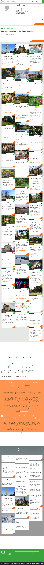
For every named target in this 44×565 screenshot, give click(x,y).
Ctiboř (5, 394)
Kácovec (33, 396)
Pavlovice (16, 400)
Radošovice (31, 401)
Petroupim (38, 400)
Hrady (17, 417)
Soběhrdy (23, 403)
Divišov (11, 394)
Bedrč (8, 392)
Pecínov (19, 400)
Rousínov (6, 403)
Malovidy (20, 398)
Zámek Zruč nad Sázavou (33, 428)
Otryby (9, 400)
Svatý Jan (10, 404)
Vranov (28, 405)
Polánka (8, 401)
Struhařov (38, 403)
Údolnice (5, 405)
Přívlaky (19, 401)
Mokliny (37, 398)
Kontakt (32, 559)
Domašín (29, 394)
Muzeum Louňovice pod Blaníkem (20, 427)
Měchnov (24, 398)
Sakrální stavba (4, 252)
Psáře (23, 401)
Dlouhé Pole (16, 394)
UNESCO (32, 135)
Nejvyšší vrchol (10, 419)
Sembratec (10, 403)
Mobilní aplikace (33, 555)
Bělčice (11, 392)
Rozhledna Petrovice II (32, 425)
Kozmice (16, 397)
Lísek (13, 398)
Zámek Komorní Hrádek (10, 424)
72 (21, 16)
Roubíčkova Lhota (37, 401)
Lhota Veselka (32, 397)
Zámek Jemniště (24, 422)
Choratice (34, 393)
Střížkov (34, 403)
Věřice (9, 405)
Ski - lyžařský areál (18, 264)
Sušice (6, 404)
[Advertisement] (22, 350)
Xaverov (16, 406)
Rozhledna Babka (24, 428)
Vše (2, 415)
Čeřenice (13, 393)
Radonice (26, 401)
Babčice (4, 392)
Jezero (24, 396)
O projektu (21, 552)
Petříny (29, 400)
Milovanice (34, 398)
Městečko (29, 398)
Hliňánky (38, 394)
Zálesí (19, 406)
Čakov (5, 393)
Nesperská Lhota (26, 399)
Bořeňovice (24, 392)
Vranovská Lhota (34, 405)
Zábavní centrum (18, 311)
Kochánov (12, 397)
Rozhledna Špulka (7, 422)
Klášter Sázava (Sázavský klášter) (22, 424)
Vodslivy (21, 405)
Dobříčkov (21, 394)
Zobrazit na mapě (7, 64)
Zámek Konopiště (24, 425)
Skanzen (17, 159)
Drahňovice (34, 394)
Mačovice (16, 398)
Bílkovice (19, 392)
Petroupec (34, 400)
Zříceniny (17, 103)
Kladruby (37, 396)
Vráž (39, 405)
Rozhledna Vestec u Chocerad (33, 422)
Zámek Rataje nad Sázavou (35, 423)
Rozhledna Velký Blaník (8, 427)
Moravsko (7, 399)
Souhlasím (39, 563)
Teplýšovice (27, 404)
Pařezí (12, 400)
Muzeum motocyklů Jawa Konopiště (13, 425)
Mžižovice (14, 399)
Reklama (33, 552)
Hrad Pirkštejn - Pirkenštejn (24, 423)
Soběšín (26, 403)
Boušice (28, 392)
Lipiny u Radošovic (7, 398)
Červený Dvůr (17, 393)
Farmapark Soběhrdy (14, 423)
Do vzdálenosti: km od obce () (17, 408)
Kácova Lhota (28, 396)
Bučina (31, 392)
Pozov (16, 401)
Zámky (21, 417)
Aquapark (31, 53)
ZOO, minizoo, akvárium (5, 177)
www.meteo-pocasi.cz (23, 376)
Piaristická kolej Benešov (33, 424)
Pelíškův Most (24, 400)
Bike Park (31, 151)
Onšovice (37, 399)
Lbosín (27, 397)
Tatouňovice (18, 404)
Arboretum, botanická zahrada (34, 105)
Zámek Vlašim (6, 423)
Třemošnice (36, 404)
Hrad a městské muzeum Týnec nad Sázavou (28, 429)
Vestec (12, 405)
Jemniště (20, 396)
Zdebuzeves (28, 406)
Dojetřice (25, 394)
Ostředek (5, 400)
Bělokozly (15, 392)
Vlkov (19, 405)
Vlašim (15, 405)
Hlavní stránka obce (41, 23)
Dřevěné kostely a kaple (32, 175)
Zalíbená (23, 406)
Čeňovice (9, 393)
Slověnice (18, 403)
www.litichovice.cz (23, 18)
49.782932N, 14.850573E (24, 11)
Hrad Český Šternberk (16, 422)
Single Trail (20, 419)
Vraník (25, 405)
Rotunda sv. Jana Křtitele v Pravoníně (13, 428)
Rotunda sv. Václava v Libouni (33, 427)
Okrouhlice (32, 399)
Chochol (29, 393)
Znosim (32, 406)
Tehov (23, 404)
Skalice (14, 403)
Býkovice (39, 392)
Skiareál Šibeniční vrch (22, 430)
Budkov (35, 392)
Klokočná (7, 397)
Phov (5, 401)
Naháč (18, 399)
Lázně (31, 313)
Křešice (24, 397)
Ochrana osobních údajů (21, 559)
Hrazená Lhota (11, 396)
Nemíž (21, 399)
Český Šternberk (24, 393)
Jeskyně (32, 269)
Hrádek (6, 396)
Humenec (16, 396)
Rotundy (4, 312)
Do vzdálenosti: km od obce (18, 385)
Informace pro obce (21, 555)
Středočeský (22, 8)
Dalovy (8, 394)
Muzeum (4, 268)
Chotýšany (38, 393)
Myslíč (10, 399)
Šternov (30, 403)
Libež (37, 397)
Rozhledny (3, 53)
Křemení (20, 397)
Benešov (22, 10)
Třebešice (32, 404)
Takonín (14, 404)
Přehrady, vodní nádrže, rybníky (20, 131)
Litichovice (20, 5)
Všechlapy (12, 406)
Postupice (12, 401)
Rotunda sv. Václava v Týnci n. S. (13, 429)
